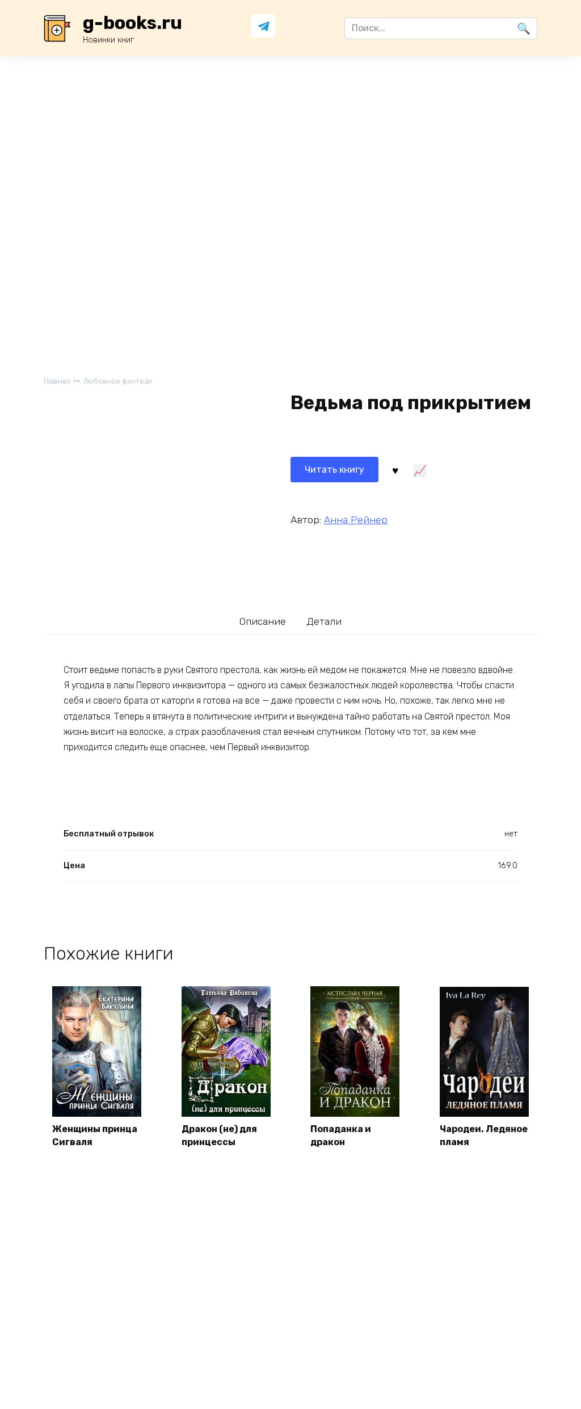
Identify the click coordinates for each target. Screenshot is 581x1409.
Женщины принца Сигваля (94, 1135)
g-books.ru (132, 22)
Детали (324, 621)
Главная (57, 381)
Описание (262, 621)
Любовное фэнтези (117, 381)
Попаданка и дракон (340, 1135)
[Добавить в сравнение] (420, 470)
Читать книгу (334, 469)
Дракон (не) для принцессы (219, 1135)
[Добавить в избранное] (395, 470)
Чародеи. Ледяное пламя (484, 1135)
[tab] (263, 621)
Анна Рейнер (356, 519)
